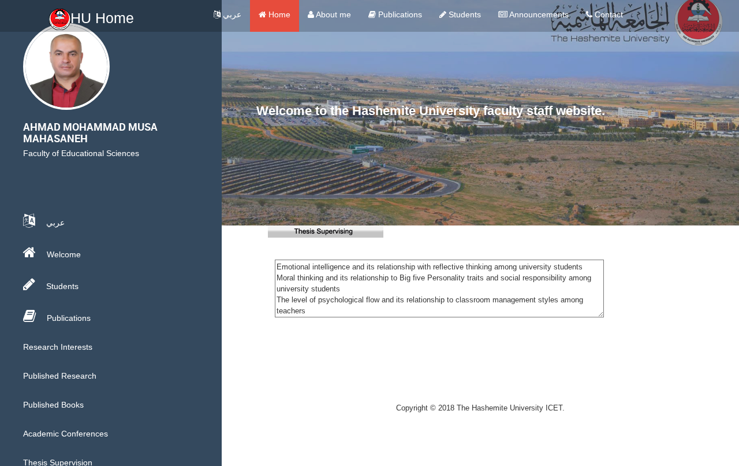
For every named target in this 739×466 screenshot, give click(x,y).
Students (463, 14)
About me (332, 14)
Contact (607, 14)
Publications (399, 14)
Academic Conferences (65, 433)
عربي (231, 14)
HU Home (102, 18)
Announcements (538, 14)
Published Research (59, 375)
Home (278, 14)
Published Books (53, 404)
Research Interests (57, 347)
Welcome (62, 254)
